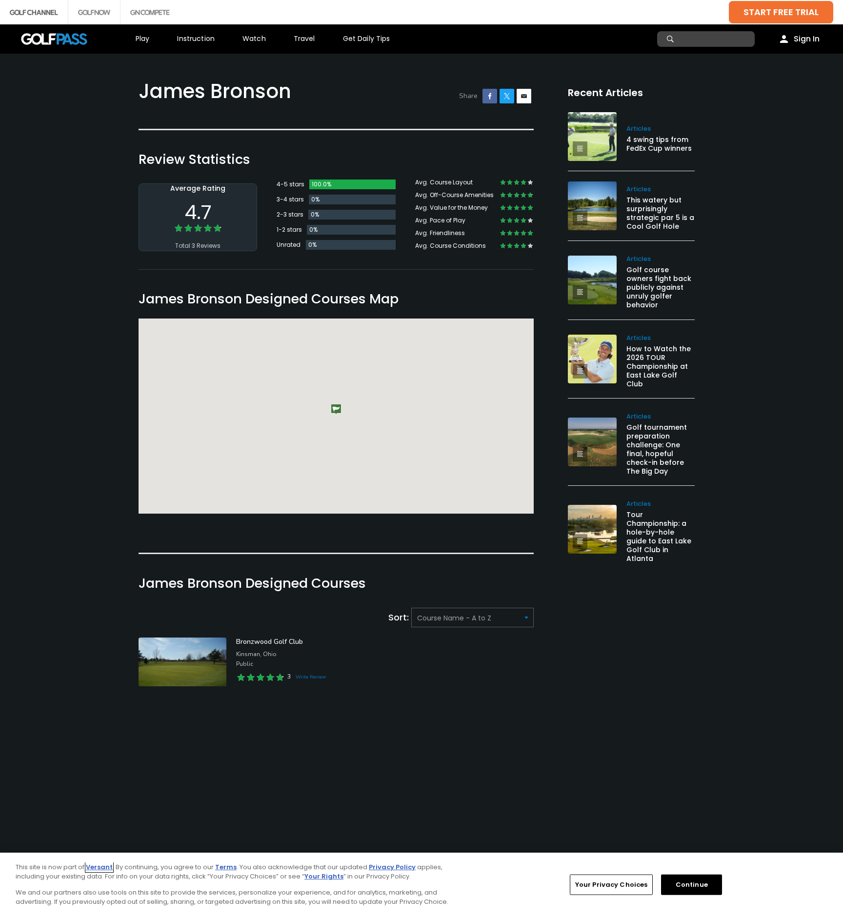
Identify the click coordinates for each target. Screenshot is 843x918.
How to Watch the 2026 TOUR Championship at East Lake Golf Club (658, 366)
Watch (254, 38)
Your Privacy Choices (611, 884)
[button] (336, 410)
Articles (638, 128)
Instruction (196, 38)
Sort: (399, 617)
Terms (226, 867)
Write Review (311, 677)
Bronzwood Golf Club (269, 641)
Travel (304, 38)
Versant (99, 867)
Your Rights (323, 876)
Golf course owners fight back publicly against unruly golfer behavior (658, 287)
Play (143, 38)
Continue (692, 884)
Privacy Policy (392, 867)
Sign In (807, 38)
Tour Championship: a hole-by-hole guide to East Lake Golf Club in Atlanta (658, 536)
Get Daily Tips (366, 38)
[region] (421, 885)
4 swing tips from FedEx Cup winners (659, 144)
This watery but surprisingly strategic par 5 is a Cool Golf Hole (660, 213)
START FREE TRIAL (781, 12)
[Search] (671, 39)
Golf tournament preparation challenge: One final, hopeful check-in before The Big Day (656, 449)
